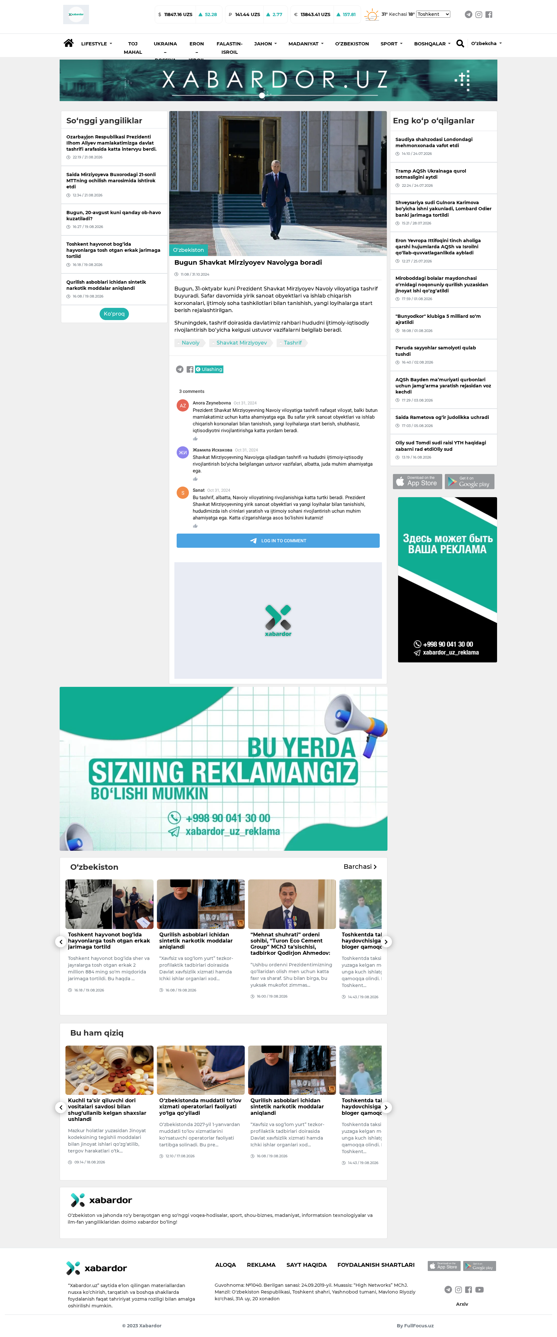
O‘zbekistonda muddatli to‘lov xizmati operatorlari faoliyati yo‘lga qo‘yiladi (109, 1106)
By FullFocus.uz (415, 1326)
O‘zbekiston (352, 44)
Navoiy (191, 343)
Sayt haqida (307, 1265)
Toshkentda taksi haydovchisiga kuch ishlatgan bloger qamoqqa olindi (291, 941)
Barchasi (359, 866)
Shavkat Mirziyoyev (242, 343)
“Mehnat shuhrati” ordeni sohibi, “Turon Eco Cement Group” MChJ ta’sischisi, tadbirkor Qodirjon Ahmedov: (199, 944)
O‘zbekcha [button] (484, 43)
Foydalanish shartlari (376, 1265)
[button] (96, 44)
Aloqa (225, 1265)
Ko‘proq (114, 314)
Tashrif (293, 343)
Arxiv (462, 1304)
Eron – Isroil (197, 52)
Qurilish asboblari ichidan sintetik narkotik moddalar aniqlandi (105, 941)
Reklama (261, 1265)
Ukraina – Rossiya (165, 52)
